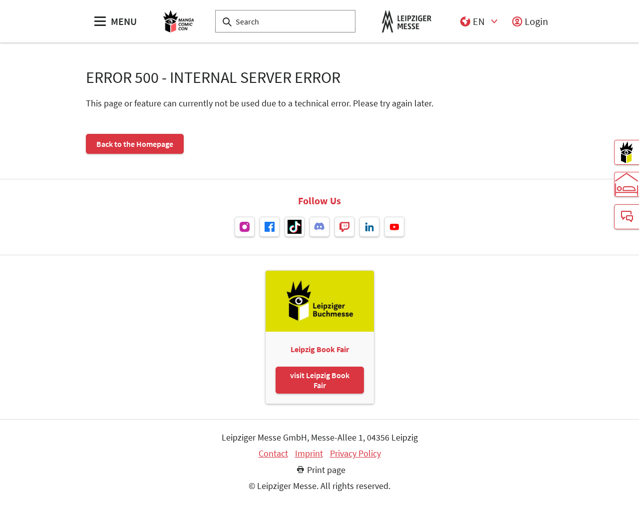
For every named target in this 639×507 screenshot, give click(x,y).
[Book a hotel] (626, 184)
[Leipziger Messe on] (245, 227)
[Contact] (626, 216)
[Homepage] (178, 21)
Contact (273, 453)
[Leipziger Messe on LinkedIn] (369, 227)
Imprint (309, 453)
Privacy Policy (355, 453)
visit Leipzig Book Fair (319, 380)
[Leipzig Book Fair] (626, 152)
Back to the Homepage (134, 144)
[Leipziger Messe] (406, 21)
